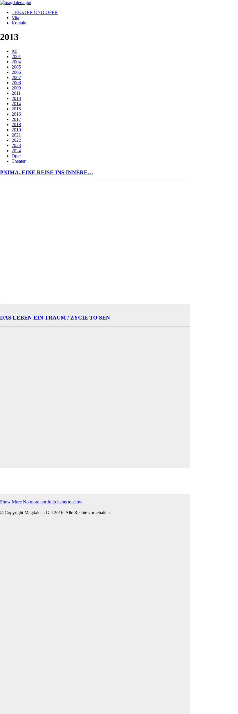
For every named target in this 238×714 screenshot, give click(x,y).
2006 (16, 72)
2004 (16, 61)
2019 (16, 129)
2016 (16, 114)
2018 (16, 124)
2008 (16, 82)
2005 (16, 66)
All (14, 51)
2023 (16, 145)
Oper (16, 155)
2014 (16, 103)
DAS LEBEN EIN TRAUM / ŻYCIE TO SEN (55, 318)
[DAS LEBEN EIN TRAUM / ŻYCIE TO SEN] (95, 604)
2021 (16, 134)
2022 (16, 140)
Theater (19, 161)
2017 (16, 119)
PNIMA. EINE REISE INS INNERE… (46, 172)
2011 (16, 93)
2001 (16, 56)
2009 (16, 87)
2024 (16, 150)
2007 (16, 77)
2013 (16, 98)
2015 (16, 108)
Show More (41, 501)
